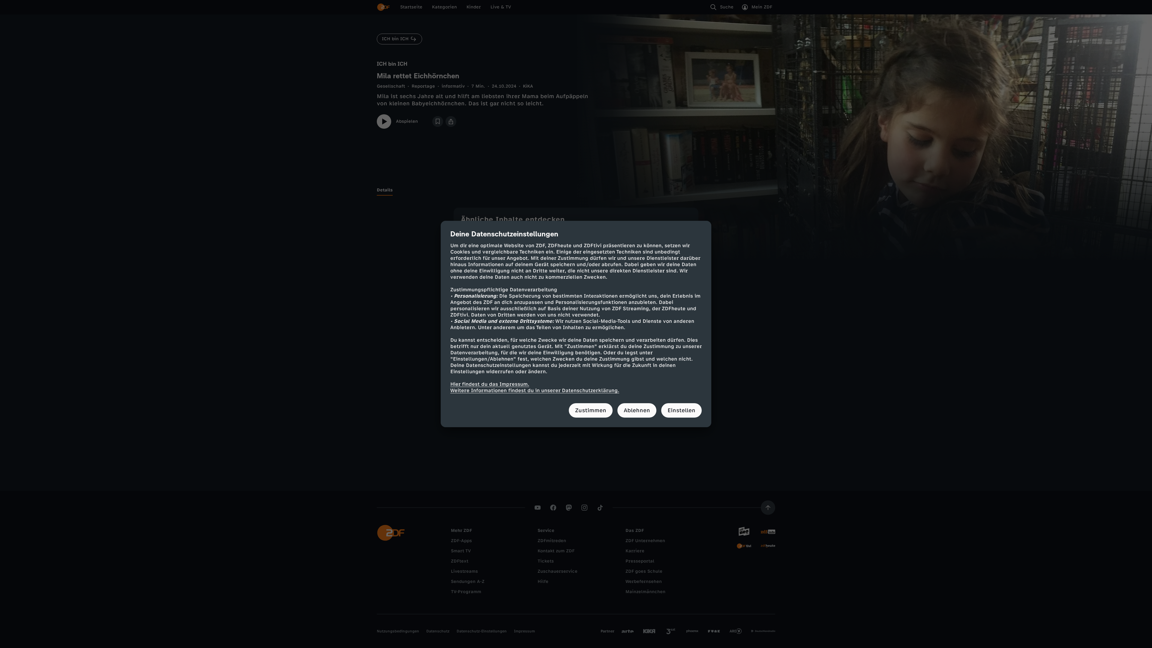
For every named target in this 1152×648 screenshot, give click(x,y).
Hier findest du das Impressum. (489, 384)
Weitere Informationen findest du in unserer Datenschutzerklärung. (534, 390)
